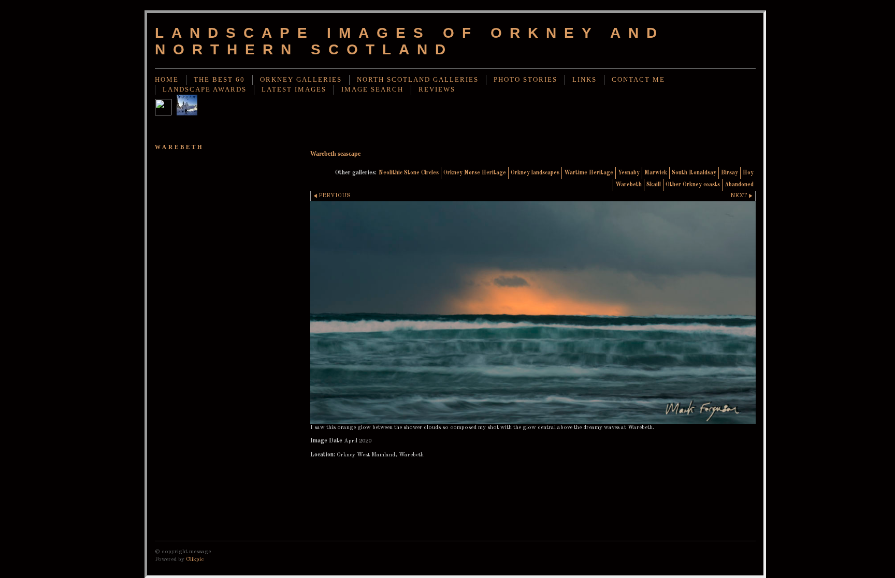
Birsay (729, 173)
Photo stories (525, 79)
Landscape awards (205, 89)
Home (167, 79)
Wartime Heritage (588, 173)
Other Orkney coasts (693, 185)
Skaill (653, 185)
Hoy (748, 173)
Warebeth (628, 185)
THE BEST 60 (219, 79)
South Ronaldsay (694, 173)
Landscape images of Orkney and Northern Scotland (410, 41)
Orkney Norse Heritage (474, 173)
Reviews (436, 89)
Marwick (655, 173)
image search (372, 89)
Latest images (294, 89)
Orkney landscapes (535, 173)
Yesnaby (629, 173)
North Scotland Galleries (418, 79)
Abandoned (739, 185)
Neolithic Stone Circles (409, 173)
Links (584, 79)
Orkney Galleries (301, 79)
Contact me (638, 79)
